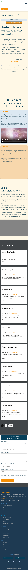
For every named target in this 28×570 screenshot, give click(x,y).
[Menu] (25, 3)
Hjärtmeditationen (13, 257)
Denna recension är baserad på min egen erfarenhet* (15, 476)
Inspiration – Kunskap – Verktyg (11, 14)
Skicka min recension (7, 480)
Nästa (10, 425)
